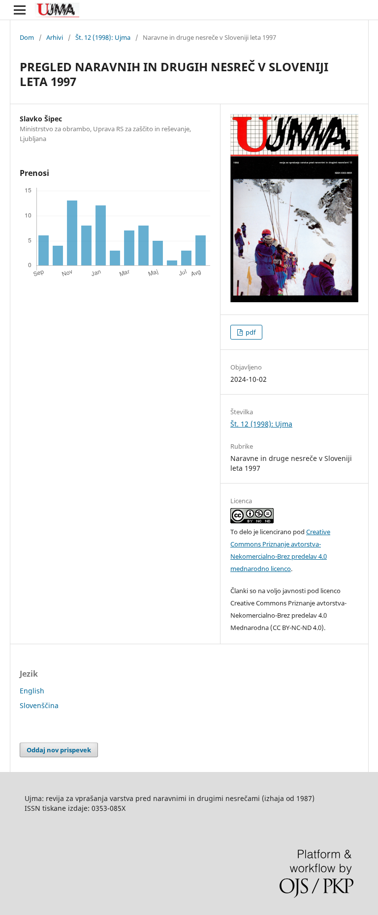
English (32, 690)
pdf (249, 332)
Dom (27, 37)
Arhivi (54, 37)
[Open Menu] (20, 10)
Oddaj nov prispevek (59, 749)
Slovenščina (39, 705)
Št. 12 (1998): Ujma (102, 37)
